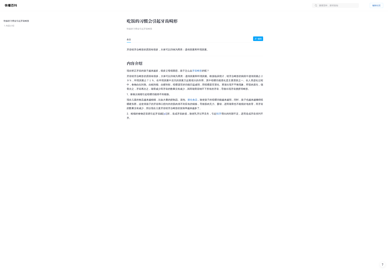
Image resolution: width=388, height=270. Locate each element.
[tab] (129, 39)
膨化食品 (192, 99)
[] (165, 113)
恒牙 (218, 113)
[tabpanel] (195, 83)
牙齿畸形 (197, 70)
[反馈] (382, 264)
